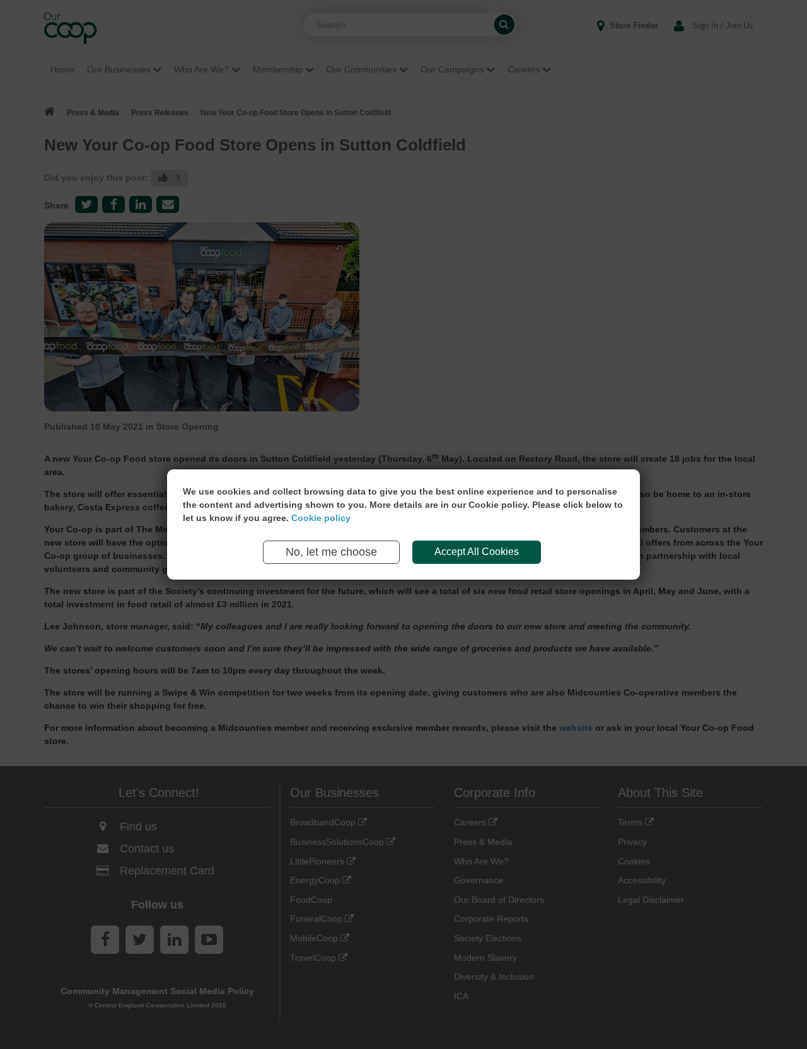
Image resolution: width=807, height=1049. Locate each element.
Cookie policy (321, 518)
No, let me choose (331, 552)
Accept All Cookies (476, 551)
